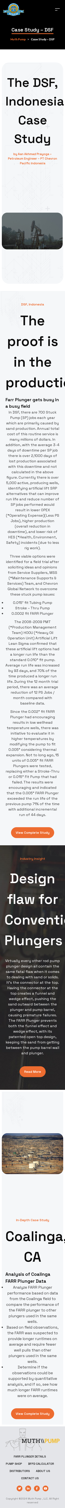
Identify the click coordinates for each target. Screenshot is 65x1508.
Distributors (20, 1471)
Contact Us (30, 1478)
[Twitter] (19, 1488)
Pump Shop (14, 1464)
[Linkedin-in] (28, 1488)
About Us (43, 1471)
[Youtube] (45, 1488)
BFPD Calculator (41, 1464)
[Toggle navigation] (57, 9)
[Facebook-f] (37, 1488)
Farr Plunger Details (30, 1456)
